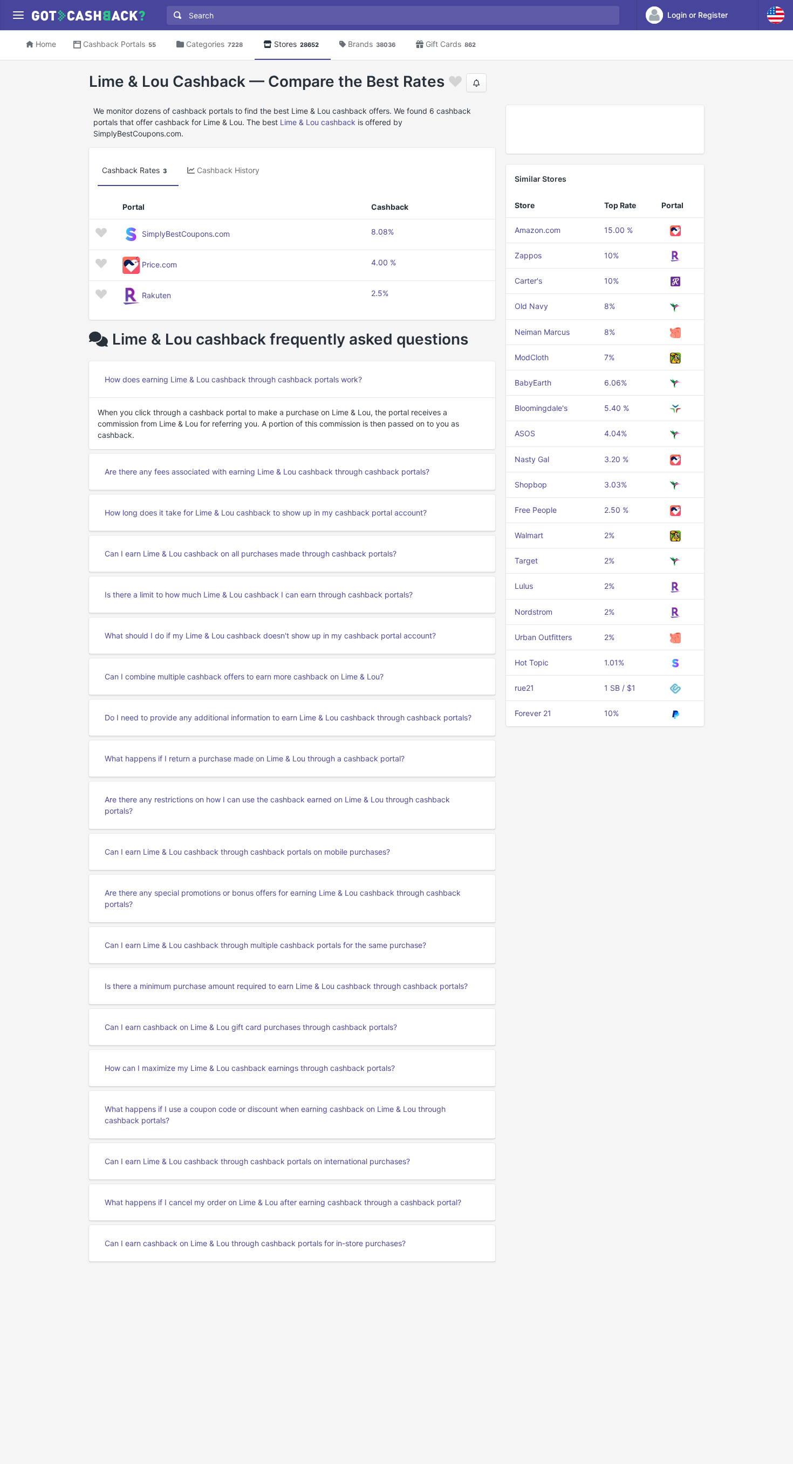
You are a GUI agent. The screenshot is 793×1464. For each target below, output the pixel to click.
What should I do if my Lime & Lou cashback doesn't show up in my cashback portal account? (270, 635)
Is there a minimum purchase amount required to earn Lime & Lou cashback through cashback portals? (286, 986)
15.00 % (618, 230)
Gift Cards (451, 44)
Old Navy (531, 306)
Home (46, 44)
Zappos (528, 255)
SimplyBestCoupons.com (186, 233)
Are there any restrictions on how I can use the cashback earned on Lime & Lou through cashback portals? (277, 805)
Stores (296, 44)
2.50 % (616, 509)
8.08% (382, 231)
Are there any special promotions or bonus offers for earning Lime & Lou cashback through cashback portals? (283, 898)
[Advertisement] (605, 129)
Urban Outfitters (543, 637)
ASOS (525, 433)
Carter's (528, 280)
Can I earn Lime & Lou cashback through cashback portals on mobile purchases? (247, 851)
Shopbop (531, 484)
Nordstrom (533, 611)
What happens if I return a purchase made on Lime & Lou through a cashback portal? (255, 758)
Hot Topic (532, 662)
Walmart (529, 535)
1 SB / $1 (619, 687)
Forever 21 (533, 713)
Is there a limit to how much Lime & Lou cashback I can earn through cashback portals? (259, 594)
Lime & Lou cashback (318, 122)
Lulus (524, 585)
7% (609, 357)
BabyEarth (533, 382)
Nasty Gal (532, 459)
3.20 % (616, 459)
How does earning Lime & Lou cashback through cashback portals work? (233, 379)
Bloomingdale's (541, 408)
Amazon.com (537, 230)
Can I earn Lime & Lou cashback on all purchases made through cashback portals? (250, 553)
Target (526, 560)
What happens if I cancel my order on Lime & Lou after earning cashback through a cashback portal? (283, 1202)
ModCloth (532, 357)
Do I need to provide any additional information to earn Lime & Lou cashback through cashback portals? (288, 717)
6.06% (615, 382)
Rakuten (156, 295)
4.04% (615, 433)
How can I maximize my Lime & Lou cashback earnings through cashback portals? (250, 1068)
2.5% (379, 293)
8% (609, 306)
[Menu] (18, 15)
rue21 (524, 687)
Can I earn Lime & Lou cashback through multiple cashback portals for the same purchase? (265, 945)
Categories (214, 44)
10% (611, 255)
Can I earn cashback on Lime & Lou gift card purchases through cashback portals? (251, 1027)
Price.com (159, 264)
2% (609, 535)
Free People (536, 509)
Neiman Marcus (542, 331)
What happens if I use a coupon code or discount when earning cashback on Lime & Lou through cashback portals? (275, 1114)
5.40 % (616, 408)
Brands (371, 44)
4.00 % (383, 262)
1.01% (614, 662)
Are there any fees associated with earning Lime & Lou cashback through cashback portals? (267, 471)
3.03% (615, 484)
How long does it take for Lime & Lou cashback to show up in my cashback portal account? (266, 512)
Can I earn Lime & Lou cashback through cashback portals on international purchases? (257, 1161)
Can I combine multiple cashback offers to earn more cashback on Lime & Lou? (244, 676)
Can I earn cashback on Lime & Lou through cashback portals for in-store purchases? (255, 1243)
